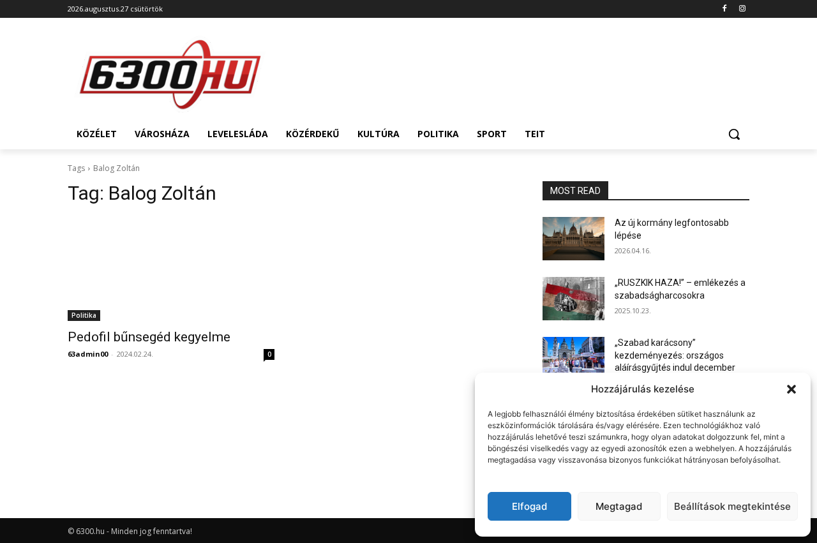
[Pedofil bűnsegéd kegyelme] (171, 269)
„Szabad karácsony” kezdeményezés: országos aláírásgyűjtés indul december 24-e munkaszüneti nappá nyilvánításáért (675, 368)
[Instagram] (742, 9)
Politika (83, 315)
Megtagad (619, 506)
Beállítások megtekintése (732, 506)
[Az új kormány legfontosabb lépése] (573, 238)
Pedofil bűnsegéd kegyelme (149, 337)
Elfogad (529, 506)
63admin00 (88, 354)
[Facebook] (724, 9)
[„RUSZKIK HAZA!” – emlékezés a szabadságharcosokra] (573, 298)
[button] (791, 389)
